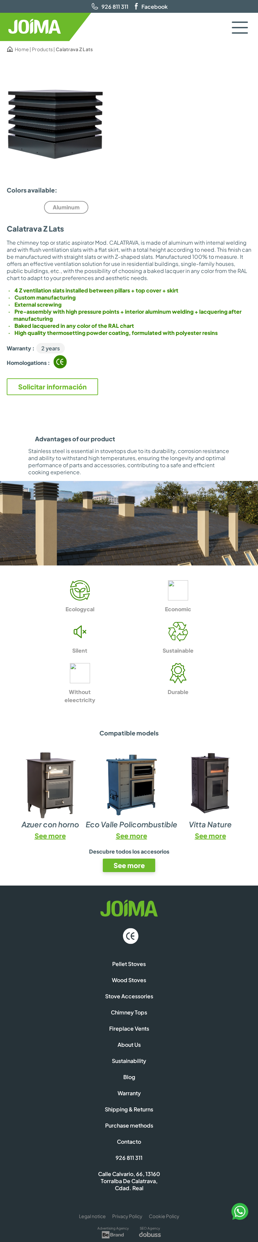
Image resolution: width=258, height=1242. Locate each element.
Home (22, 49)
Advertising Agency (113, 1228)
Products (42, 49)
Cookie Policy (164, 1216)
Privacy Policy (127, 1216)
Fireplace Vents (129, 1028)
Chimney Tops (129, 1012)
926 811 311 (114, 6)
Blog (129, 1076)
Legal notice (92, 1216)
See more (50, 835)
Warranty (129, 1093)
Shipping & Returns (129, 1109)
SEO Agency (150, 1228)
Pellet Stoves (129, 963)
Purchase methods (129, 1125)
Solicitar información (52, 386)
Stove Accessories (129, 996)
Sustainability (129, 1060)
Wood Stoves (129, 980)
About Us (129, 1044)
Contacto (129, 1141)
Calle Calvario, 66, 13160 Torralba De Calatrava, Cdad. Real (129, 1181)
